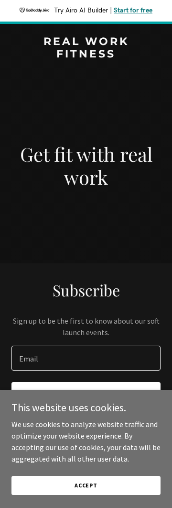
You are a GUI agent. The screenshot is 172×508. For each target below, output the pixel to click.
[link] (86, 54)
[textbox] (86, 358)
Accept (86, 485)
